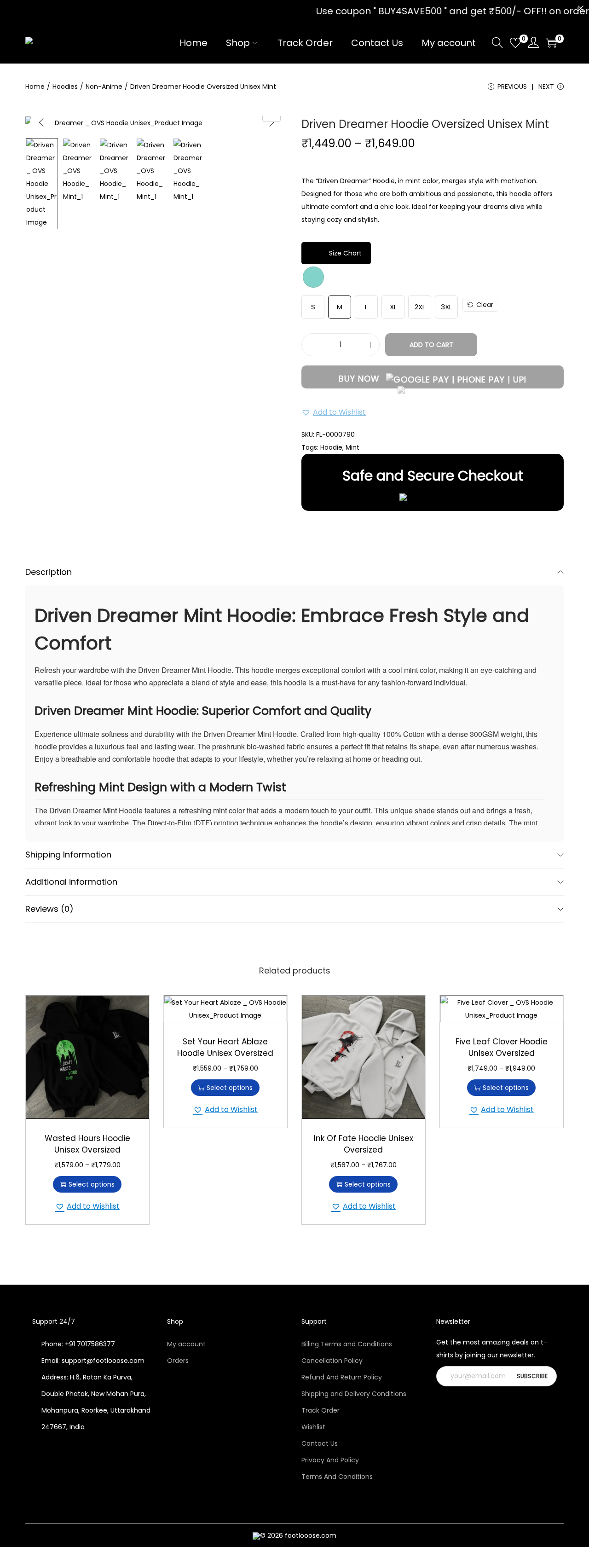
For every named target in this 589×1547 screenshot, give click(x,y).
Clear (484, 304)
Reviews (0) (49, 909)
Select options (92, 1184)
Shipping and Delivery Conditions (353, 1393)
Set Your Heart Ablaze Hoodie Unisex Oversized (225, 1047)
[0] (515, 42)
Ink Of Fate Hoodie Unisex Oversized (363, 1144)
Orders (178, 1360)
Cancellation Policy (332, 1360)
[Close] (580, 8)
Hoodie (331, 447)
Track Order (320, 1410)
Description (48, 572)
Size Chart (345, 253)
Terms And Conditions (337, 1476)
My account (186, 1344)
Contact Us (319, 1443)
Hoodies (65, 86)
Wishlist (313, 1426)
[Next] (271, 122)
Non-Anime (104, 86)
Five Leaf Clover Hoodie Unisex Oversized (502, 1047)
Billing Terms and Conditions (346, 1344)
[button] (333, 412)
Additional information (71, 881)
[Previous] (41, 122)
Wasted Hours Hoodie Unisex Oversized (87, 1144)
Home (35, 86)
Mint (352, 447)
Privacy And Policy (330, 1460)
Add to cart (431, 344)
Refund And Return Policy (341, 1377)
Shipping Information (68, 854)
